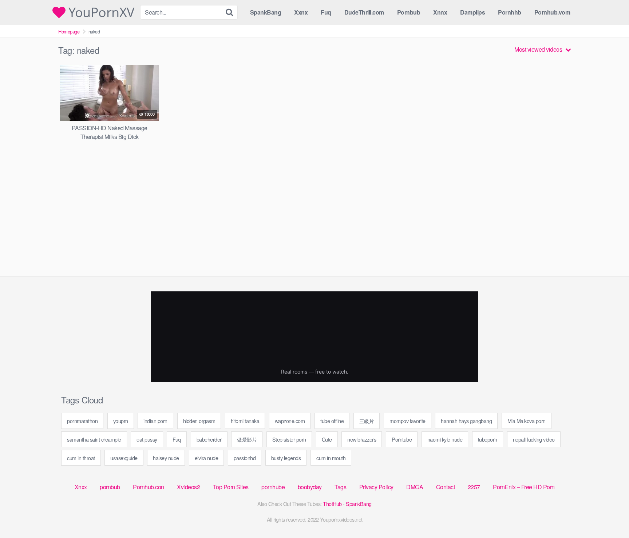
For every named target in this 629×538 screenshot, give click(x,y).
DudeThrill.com (364, 12)
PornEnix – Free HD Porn (524, 487)
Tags (340, 487)
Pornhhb (509, 12)
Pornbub (408, 12)
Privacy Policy (376, 487)
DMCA (414, 487)
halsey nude (166, 458)
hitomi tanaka (245, 421)
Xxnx (301, 12)
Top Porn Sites (231, 487)
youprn (120, 421)
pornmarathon (82, 421)
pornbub (110, 487)
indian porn (155, 421)
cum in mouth (330, 458)
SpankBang (265, 12)
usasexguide (124, 458)
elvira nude (206, 458)
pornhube (273, 487)
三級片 (366, 421)
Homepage (68, 31)
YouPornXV (100, 12)
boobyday (310, 487)
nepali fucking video (534, 439)
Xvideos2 (188, 487)
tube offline (332, 421)
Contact (445, 487)
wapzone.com (290, 421)
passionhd (245, 458)
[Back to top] (609, 514)
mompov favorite (407, 421)
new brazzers (361, 439)
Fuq (326, 12)
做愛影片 (247, 439)
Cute (327, 439)
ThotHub (332, 503)
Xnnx (440, 12)
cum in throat (81, 458)
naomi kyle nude (445, 439)
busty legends (286, 458)
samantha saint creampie (94, 439)
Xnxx (81, 487)
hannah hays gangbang (466, 421)
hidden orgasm (199, 421)
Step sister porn (289, 439)
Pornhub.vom (552, 12)
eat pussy (147, 439)
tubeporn (487, 439)
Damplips (472, 12)
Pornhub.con (148, 487)
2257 (474, 487)
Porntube (402, 439)
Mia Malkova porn (526, 421)
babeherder (209, 439)
